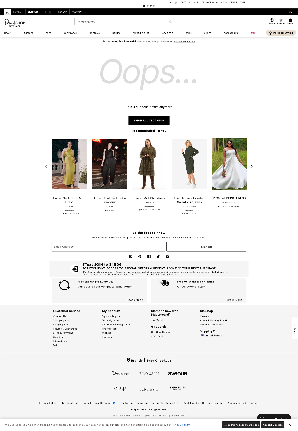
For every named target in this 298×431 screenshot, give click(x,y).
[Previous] (46, 166)
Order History (109, 328)
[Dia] (120, 373)
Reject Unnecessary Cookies (241, 424)
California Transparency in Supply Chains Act (150, 403)
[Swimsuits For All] (178, 389)
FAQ (55, 345)
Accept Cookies (273, 424)
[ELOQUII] (149, 373)
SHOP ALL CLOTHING (149, 120)
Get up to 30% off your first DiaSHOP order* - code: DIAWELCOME (149, 2)
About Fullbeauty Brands (214, 320)
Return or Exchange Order (116, 324)
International (60, 341)
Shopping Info (61, 320)
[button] (144, 5)
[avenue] (177, 373)
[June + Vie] (149, 389)
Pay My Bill (157, 320)
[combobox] (124, 21)
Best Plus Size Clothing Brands (203, 403)
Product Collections (211, 324)
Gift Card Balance (161, 331)
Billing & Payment (63, 332)
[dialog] (290, 11)
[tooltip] (7, 12)
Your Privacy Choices (97, 403)
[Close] (290, 425)
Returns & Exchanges (65, 328)
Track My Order (111, 320)
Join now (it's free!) (184, 41)
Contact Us (59, 316)
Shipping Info (60, 324)
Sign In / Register (111, 316)
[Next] (252, 166)
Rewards (107, 336)
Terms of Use (70, 403)
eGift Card (157, 336)
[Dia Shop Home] (14, 23)
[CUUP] (120, 389)
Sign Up (206, 247)
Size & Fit (58, 336)
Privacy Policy (48, 403)
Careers (204, 316)
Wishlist (106, 332)
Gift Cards (159, 327)
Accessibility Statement (243, 403)
